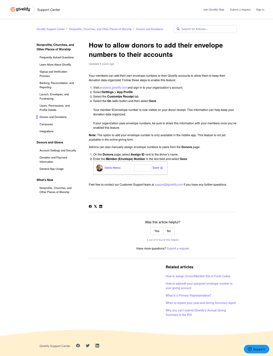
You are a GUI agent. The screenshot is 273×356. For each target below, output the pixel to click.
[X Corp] (95, 207)
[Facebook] (90, 207)
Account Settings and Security (58, 150)
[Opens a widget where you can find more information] (256, 349)
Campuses (46, 124)
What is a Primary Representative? (188, 295)
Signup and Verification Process (53, 73)
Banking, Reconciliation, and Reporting (57, 85)
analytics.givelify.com (113, 87)
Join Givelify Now (213, 9)
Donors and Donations (149, 29)
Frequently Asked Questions (57, 57)
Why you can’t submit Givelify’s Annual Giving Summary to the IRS (196, 312)
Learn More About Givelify (55, 64)
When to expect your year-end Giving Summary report (201, 303)
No (169, 231)
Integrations (47, 131)
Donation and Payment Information (53, 159)
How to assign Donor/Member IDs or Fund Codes (198, 276)
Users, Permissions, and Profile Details (55, 107)
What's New (45, 180)
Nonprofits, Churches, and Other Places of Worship (100, 29)
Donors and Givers (50, 142)
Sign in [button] (260, 9)
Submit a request (240, 9)
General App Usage (52, 169)
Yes (156, 231)
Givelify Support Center (51, 29)
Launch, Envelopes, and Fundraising (54, 96)
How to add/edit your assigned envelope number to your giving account (199, 285)
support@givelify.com (169, 184)
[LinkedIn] (100, 207)
